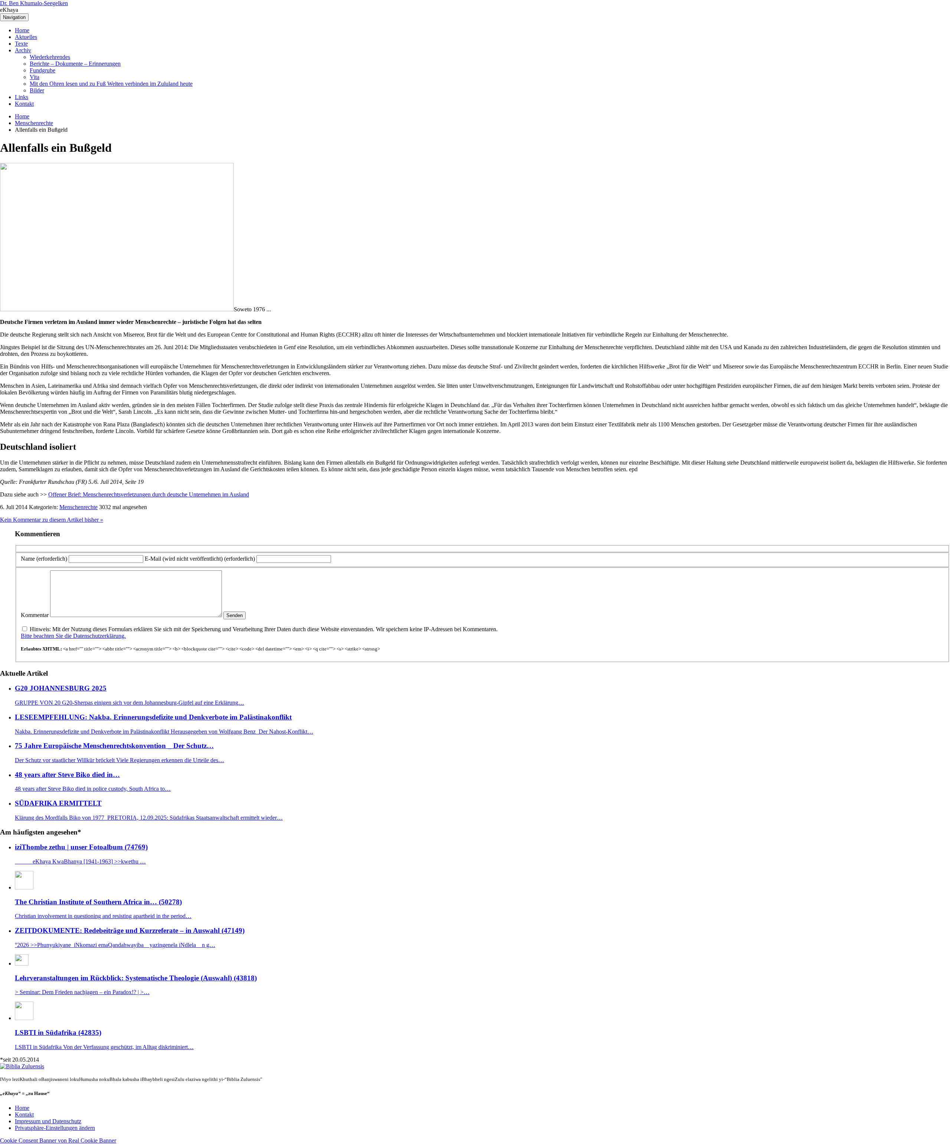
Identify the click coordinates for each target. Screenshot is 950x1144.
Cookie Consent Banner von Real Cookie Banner (58, 1140)
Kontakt (24, 104)
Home (22, 30)
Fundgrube (42, 70)
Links (21, 97)
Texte (21, 43)
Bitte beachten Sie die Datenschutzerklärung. (73, 636)
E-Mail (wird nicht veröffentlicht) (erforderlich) (200, 558)
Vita (34, 77)
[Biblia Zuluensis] (22, 1066)
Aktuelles (26, 37)
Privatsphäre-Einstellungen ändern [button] (55, 1128)
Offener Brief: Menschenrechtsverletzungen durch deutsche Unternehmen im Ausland (148, 494)
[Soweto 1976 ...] (117, 309)
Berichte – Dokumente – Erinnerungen (75, 63)
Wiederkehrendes (50, 57)
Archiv (23, 50)
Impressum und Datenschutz (48, 1121)
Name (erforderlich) (44, 558)
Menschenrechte (34, 123)
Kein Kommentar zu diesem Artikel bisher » (51, 520)
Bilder (37, 90)
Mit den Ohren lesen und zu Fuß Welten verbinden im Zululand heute (111, 84)
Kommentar (35, 615)
